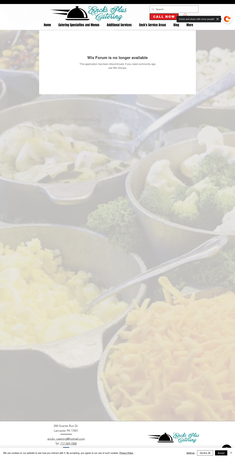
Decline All (205, 452)
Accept (221, 452)
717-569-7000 (68, 443)
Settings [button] (190, 452)
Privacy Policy (126, 452)
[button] (79, 25)
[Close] (231, 452)
